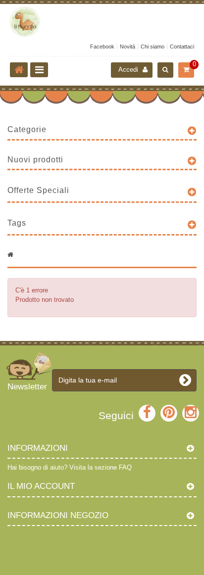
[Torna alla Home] (19, 69)
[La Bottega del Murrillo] (102, 22)
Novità (127, 46)
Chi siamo (152, 46)
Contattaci (182, 46)
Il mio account (41, 486)
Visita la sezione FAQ (100, 467)
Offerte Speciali (38, 190)
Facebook (102, 46)
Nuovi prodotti (35, 159)
